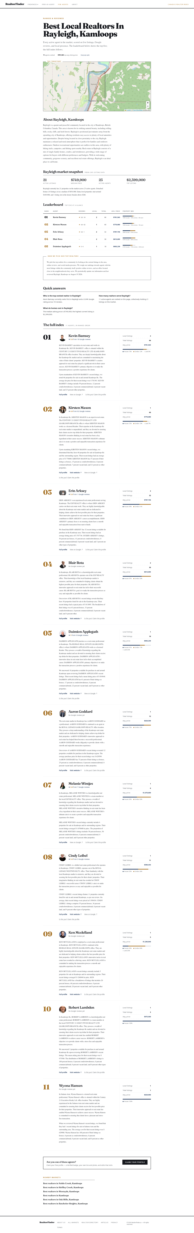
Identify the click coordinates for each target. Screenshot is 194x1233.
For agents (63, 4)
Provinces (33, 4)
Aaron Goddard (80, 711)
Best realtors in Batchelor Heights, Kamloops (65, 1203)
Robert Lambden (81, 1007)
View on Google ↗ (76, 395)
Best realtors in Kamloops (56, 1195)
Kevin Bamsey (59, 217)
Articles (104, 1222)
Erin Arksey (58, 232)
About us (61, 1222)
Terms (60, 1227)
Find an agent (48, 4)
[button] (147, 103)
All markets (73, 1222)
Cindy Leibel (77, 855)
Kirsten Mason (59, 224)
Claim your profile (135, 1162)
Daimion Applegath (62, 246)
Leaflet (128, 110)
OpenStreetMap (138, 110)
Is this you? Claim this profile (96, 395)
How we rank (85, 55)
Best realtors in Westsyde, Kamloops (61, 1191)
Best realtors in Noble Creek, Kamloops (62, 1183)
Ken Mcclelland (80, 932)
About (74, 4)
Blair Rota (57, 239)
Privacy (114, 1222)
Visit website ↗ (76, 473)
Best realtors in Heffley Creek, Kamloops (63, 1187)
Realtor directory (90, 1222)
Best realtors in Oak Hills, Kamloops (61, 1199)
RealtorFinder (14, 4)
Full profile (63, 395)
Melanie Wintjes (80, 783)
